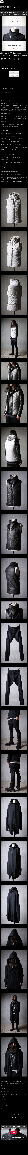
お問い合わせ (11, 59)
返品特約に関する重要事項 (8, 68)
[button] (2, 1)
